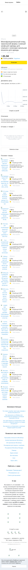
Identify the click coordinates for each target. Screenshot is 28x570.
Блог (14, 458)
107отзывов (4, 69)
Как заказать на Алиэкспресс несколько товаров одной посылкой (14, 427)
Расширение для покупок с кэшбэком (14, 445)
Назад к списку (2, 12)
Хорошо (14, 566)
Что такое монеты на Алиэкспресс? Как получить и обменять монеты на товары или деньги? (14, 422)
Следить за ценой (14, 110)
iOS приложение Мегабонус (14, 442)
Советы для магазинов (14, 475)
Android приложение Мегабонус (14, 440)
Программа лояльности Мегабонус (14, 437)
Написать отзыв (14, 149)
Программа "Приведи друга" (14, 470)
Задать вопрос (14, 453)
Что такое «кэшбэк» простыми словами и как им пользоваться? (14, 411)
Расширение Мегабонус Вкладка (14, 447)
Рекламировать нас (14, 472)
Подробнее (17, 58)
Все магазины (14, 455)
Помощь (14, 450)
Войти (18, 2)
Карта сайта (14, 460)
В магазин (14, 62)
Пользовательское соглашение (10, 542)
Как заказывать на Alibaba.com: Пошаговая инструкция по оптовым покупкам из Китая (14, 416)
